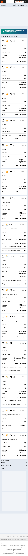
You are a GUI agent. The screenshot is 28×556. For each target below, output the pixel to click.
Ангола (15, 536)
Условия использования (11, 549)
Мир (2, 536)
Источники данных (20, 553)
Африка (8, 536)
